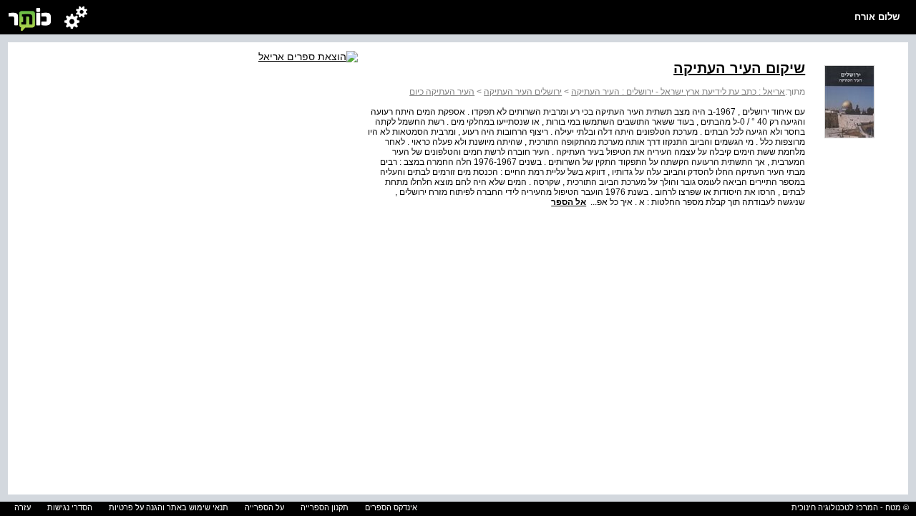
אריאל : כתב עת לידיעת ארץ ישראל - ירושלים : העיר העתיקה (678, 92)
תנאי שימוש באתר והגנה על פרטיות (168, 507)
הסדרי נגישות (69, 507)
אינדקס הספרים (391, 507)
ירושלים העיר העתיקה (523, 92)
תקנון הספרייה (325, 507)
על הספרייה (264, 507)
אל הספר (568, 202)
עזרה (22, 507)
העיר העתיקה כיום (441, 92)
